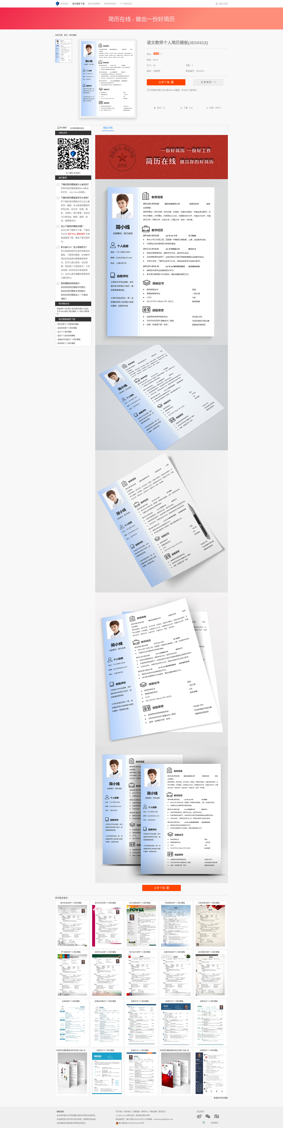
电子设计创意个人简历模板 (139, 952)
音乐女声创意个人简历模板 (105, 903)
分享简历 (207, 82)
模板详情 (108, 128)
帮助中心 (144, 1112)
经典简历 (60, 309)
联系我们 (127, 1112)
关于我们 (119, 1112)
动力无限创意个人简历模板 (139, 903)
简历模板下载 (78, 4)
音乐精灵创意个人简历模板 (208, 952)
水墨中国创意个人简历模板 (174, 952)
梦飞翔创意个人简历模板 (71, 952)
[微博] (201, 1118)
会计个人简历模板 (64, 332)
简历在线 (130, 1115)
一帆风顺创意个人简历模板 (174, 903)
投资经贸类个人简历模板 (67, 328)
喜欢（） (161, 108)
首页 (66, 35)
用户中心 (72, 234)
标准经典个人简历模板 (71, 1001)
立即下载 (165, 82)
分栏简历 (67, 309)
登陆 (221, 4)
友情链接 (136, 1112)
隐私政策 (153, 1112)
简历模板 (72, 35)
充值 (77, 274)
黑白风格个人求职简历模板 (68, 324)
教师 (81, 309)
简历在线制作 (94, 4)
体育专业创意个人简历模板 (105, 952)
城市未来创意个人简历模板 (71, 903)
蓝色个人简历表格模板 (66, 336)
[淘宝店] (218, 1118)
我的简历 (81, 234)
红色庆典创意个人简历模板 (208, 903)
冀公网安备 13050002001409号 (131, 1123)
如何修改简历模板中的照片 (73, 287)
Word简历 (65, 311)
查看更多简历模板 (221, 1098)
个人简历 (80, 311)
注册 (226, 4)
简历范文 (162, 1112)
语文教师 (75, 309)
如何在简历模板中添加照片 (73, 291)
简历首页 (64, 4)
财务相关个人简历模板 (66, 343)
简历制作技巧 (110, 4)
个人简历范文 (126, 4)
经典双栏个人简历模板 (209, 1050)
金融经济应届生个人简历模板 (68, 340)
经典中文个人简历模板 (140, 1001)
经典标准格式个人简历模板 (105, 1001)
